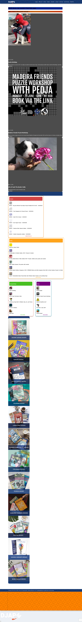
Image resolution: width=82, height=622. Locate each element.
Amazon (56, 1)
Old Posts (61, 1)
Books (45, 1)
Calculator (52, 1)
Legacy (36, 1)
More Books (38, 277)
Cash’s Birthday (12, 62)
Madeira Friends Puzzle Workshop (18, 133)
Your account (51, 590)
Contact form (46, 590)
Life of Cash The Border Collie (17, 187)
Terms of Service (31, 590)
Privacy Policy (24, 590)
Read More (10, 66)
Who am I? (41, 1)
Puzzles (48, 1)
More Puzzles (29, 236)
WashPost (72, 1)
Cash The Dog (66, 1)
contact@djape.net (40, 590)
